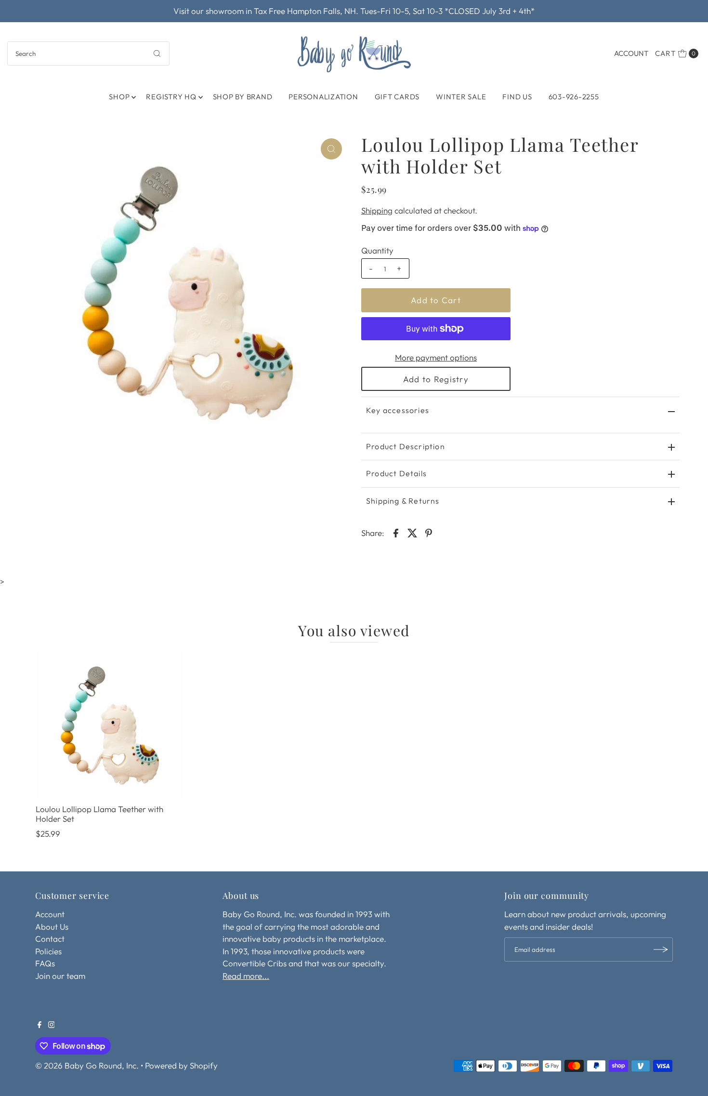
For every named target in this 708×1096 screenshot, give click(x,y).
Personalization (323, 96)
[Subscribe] (661, 949)
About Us (51, 927)
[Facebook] (39, 1025)
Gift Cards (397, 96)
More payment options (436, 357)
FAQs (45, 963)
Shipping (377, 210)
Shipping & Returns (403, 501)
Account (631, 53)
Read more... (246, 976)
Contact (50, 939)
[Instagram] (51, 1025)
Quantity (377, 250)
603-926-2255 (574, 96)
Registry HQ (171, 96)
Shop (119, 96)
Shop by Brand (243, 96)
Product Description (405, 446)
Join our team (60, 976)
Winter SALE (461, 96)
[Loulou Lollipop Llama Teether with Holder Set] (110, 725)
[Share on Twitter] (412, 532)
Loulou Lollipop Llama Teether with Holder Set (99, 814)
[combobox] (88, 53)
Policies (48, 951)
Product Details (396, 473)
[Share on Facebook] (396, 532)
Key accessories (397, 410)
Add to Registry (436, 379)
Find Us (517, 96)
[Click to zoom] (331, 149)
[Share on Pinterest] (428, 532)
